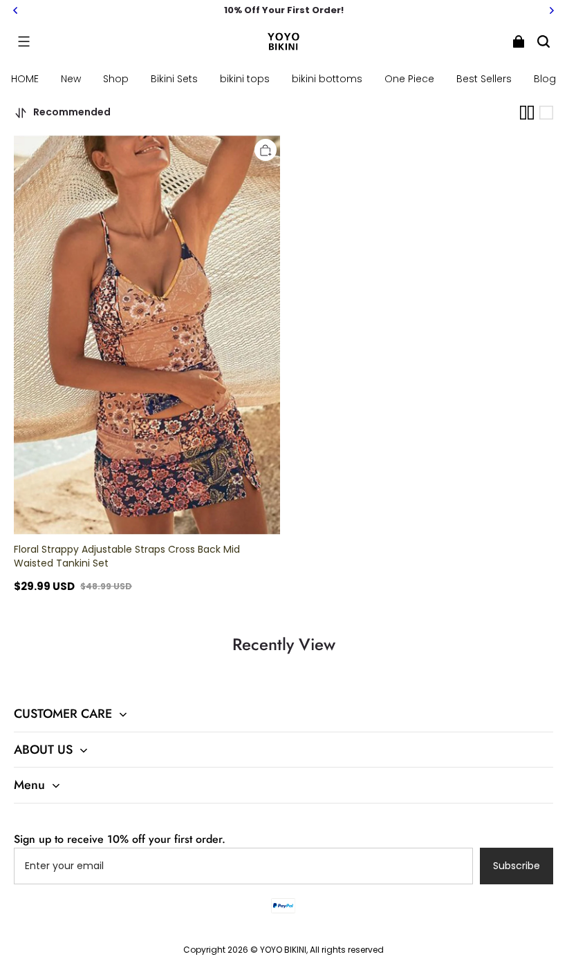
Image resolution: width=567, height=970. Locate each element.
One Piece (409, 79)
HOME (25, 79)
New (71, 79)
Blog (545, 79)
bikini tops (245, 79)
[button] (23, 41)
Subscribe (516, 866)
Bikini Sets (174, 79)
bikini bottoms (327, 79)
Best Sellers (484, 79)
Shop (116, 79)
